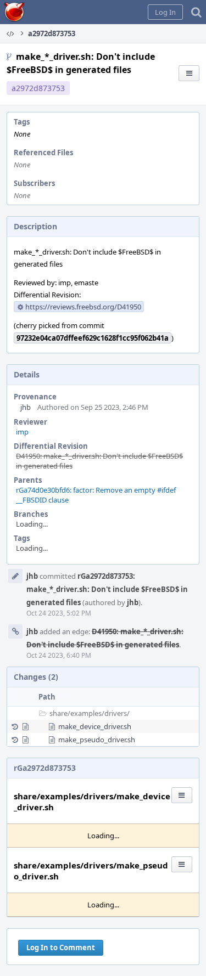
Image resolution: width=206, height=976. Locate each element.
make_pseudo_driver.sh (96, 739)
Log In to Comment (60, 947)
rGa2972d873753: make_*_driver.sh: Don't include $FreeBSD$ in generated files (107, 589)
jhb (25, 407)
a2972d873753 (38, 88)
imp (22, 432)
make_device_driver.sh (94, 726)
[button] (165, 12)
